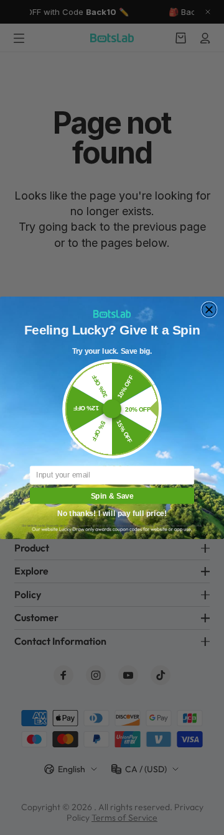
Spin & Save (112, 495)
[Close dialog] (209, 309)
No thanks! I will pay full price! (112, 512)
